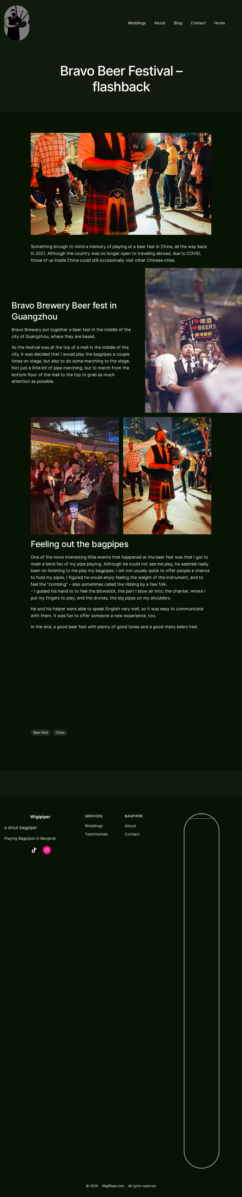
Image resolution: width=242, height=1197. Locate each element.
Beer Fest (41, 1005)
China (60, 1005)
